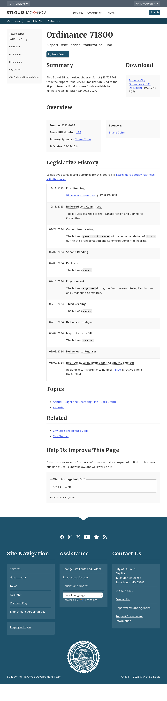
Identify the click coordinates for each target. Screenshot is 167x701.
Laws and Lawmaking (18, 36)
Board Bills (14, 46)
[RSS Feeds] (105, 537)
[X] (78, 537)
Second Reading (77, 252)
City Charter (15, 69)
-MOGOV (26, 12)
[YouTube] (87, 537)
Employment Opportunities (27, 611)
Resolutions (15, 61)
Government (95, 12)
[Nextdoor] (96, 537)
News (111, 12)
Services (78, 12)
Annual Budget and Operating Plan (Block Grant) (84, 402)
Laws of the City (34, 21)
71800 (117, 369)
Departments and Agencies (133, 608)
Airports (58, 407)
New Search (60, 54)
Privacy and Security (76, 577)
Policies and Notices (76, 586)
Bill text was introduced (81, 195)
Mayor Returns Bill (79, 333)
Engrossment (75, 281)
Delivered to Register (81, 351)
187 (78, 132)
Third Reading (76, 304)
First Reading (75, 188)
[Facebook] (62, 537)
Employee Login (20, 627)
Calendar (16, 594)
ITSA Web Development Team (42, 676)
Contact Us (123, 599)
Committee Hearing (80, 229)
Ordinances (54, 21)
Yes (58, 487)
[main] (83, 267)
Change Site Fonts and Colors (82, 569)
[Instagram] (70, 537)
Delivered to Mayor (79, 322)
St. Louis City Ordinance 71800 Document (140, 84)
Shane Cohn (83, 139)
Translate (91, 600)
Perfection (73, 263)
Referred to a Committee (83, 206)
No (70, 487)
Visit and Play (18, 603)
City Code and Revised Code (24, 77)
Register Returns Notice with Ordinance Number (100, 362)
